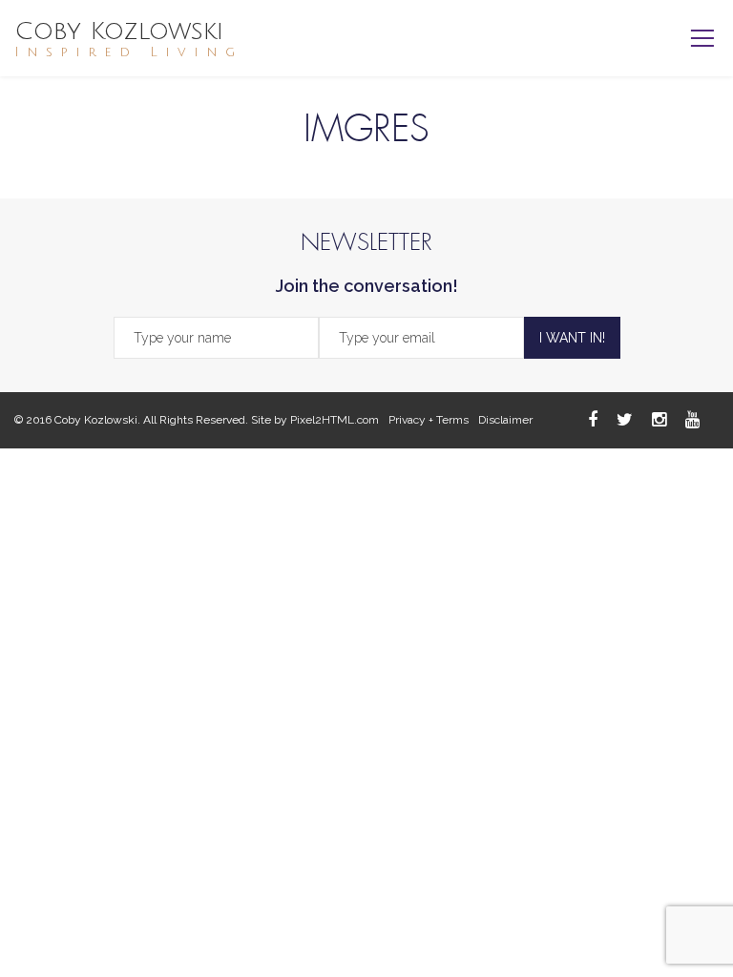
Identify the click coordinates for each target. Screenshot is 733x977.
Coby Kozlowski (128, 38)
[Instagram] (659, 419)
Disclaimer (505, 419)
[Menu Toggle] (702, 38)
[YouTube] (692, 419)
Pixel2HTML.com (334, 419)
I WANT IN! (572, 337)
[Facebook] (592, 419)
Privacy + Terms (428, 419)
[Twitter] (625, 419)
